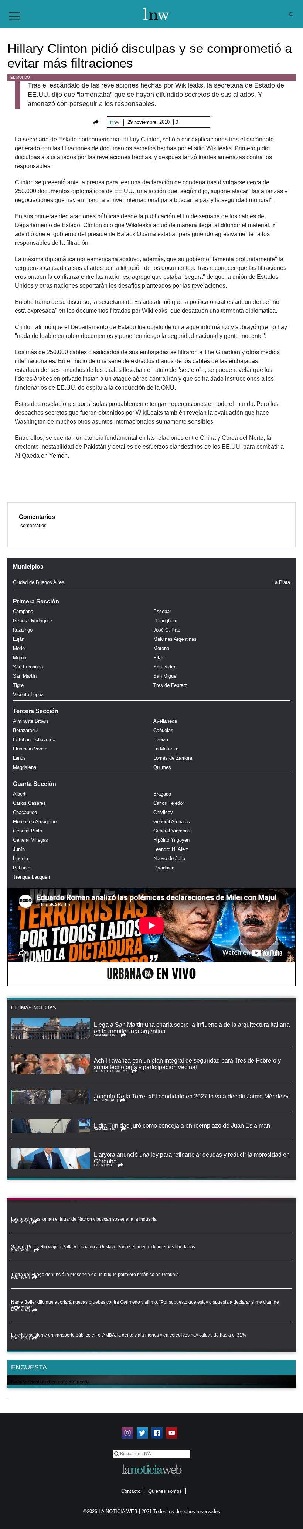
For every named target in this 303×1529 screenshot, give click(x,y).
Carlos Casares (29, 803)
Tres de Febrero (170, 685)
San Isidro (164, 667)
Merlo (19, 648)
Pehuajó (21, 867)
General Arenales (171, 821)
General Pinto (27, 831)
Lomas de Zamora (172, 758)
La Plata (281, 582)
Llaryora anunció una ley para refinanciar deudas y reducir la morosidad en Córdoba (192, 1158)
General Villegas (30, 840)
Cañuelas (163, 730)
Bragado (162, 794)
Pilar (158, 657)
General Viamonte (172, 831)
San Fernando (28, 667)
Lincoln (20, 858)
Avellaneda (165, 721)
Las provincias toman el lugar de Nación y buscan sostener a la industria (84, 1219)
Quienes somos (165, 1491)
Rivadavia (163, 867)
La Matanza (165, 749)
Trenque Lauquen (31, 877)
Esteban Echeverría (34, 739)
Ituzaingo (23, 630)
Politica (19, 1222)
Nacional (20, 1250)
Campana (23, 611)
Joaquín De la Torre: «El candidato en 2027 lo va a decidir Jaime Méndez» (191, 1096)
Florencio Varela (30, 749)
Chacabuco (25, 812)
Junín (19, 849)
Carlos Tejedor (168, 803)
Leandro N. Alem (171, 849)
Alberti (20, 794)
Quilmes (162, 767)
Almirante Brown (30, 721)
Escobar (162, 611)
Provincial (104, 1100)
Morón (19, 657)
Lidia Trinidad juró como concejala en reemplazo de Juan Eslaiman (182, 1125)
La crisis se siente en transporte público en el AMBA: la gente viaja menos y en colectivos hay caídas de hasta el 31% (128, 1335)
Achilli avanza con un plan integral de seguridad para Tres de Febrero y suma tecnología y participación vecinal (187, 1063)
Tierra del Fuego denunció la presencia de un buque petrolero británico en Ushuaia (95, 1274)
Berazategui (25, 730)
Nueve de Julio (169, 858)
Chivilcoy (163, 812)
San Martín (25, 676)
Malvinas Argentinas (175, 639)
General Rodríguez (33, 620)
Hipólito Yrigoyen (171, 840)
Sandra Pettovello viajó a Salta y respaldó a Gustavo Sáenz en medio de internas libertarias (103, 1246)
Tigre (18, 685)
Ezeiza (160, 739)
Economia (103, 1165)
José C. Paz (166, 630)
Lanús (19, 758)
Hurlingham (165, 620)
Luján (18, 639)
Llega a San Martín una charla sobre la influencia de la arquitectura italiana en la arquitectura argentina (192, 1028)
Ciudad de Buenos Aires (38, 582)
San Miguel (165, 676)
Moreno (161, 648)
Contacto (130, 1491)
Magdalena (24, 767)
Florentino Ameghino (35, 821)
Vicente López (28, 694)
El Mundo (20, 77)
